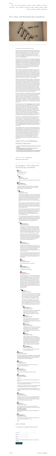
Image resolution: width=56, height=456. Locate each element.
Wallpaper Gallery (44, 9)
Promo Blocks (33, 9)
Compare (33, 5)
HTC (31, 157)
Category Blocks (23, 5)
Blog (15, 5)
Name (17, 434)
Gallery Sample (27, 7)
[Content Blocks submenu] (14, 7)
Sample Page (38, 9)
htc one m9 (26, 159)
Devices (17, 7)
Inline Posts (28, 9)
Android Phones (28, 157)
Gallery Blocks (21, 7)
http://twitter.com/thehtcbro (21, 409)
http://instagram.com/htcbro (21, 408)
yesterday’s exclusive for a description (25, 123)
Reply (18, 175)
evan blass (20, 159)
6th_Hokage (24, 266)
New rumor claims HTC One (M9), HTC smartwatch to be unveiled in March (28, 150)
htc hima (23, 159)
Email (17, 436)
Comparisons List (39, 5)
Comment (17, 432)
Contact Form (45, 5)
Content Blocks (11, 7)
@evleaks (17, 159)
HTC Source (11, 3)
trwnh (24, 290)
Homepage (32, 7)
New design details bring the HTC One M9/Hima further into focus (27, 148)
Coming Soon (29, 5)
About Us (12, 5)
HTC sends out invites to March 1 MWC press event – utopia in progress (27, 151)
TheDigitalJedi (27, 346)
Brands (18, 5)
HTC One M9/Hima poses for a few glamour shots (24, 149)
